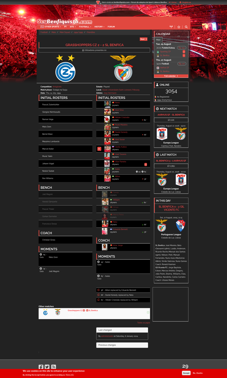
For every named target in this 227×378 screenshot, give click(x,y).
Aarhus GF (164, 68)
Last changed (105, 330)
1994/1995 (78, 32)
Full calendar (170, 76)
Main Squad (65, 32)
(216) (172, 120)
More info (70, 375)
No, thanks (198, 373)
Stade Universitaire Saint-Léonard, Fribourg (120, 90)
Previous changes (107, 345)
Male (54, 32)
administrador (107, 336)
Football (84, 27)
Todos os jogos (143, 323)
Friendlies (91, 32)
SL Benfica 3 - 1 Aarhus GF (171, 160)
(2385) (172, 166)
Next (142, 39)
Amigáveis (57, 87)
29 (185, 366)
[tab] (122, 330)
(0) (95, 50)
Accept (186, 373)
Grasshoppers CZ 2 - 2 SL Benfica (95, 45)
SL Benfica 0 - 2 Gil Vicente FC (171, 208)
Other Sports (52, 27)
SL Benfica (164, 55)
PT (65, 27)
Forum (111, 27)
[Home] (64, 18)
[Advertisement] (122, 20)
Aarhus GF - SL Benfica (171, 114)
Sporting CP (165, 52)
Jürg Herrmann (110, 93)
